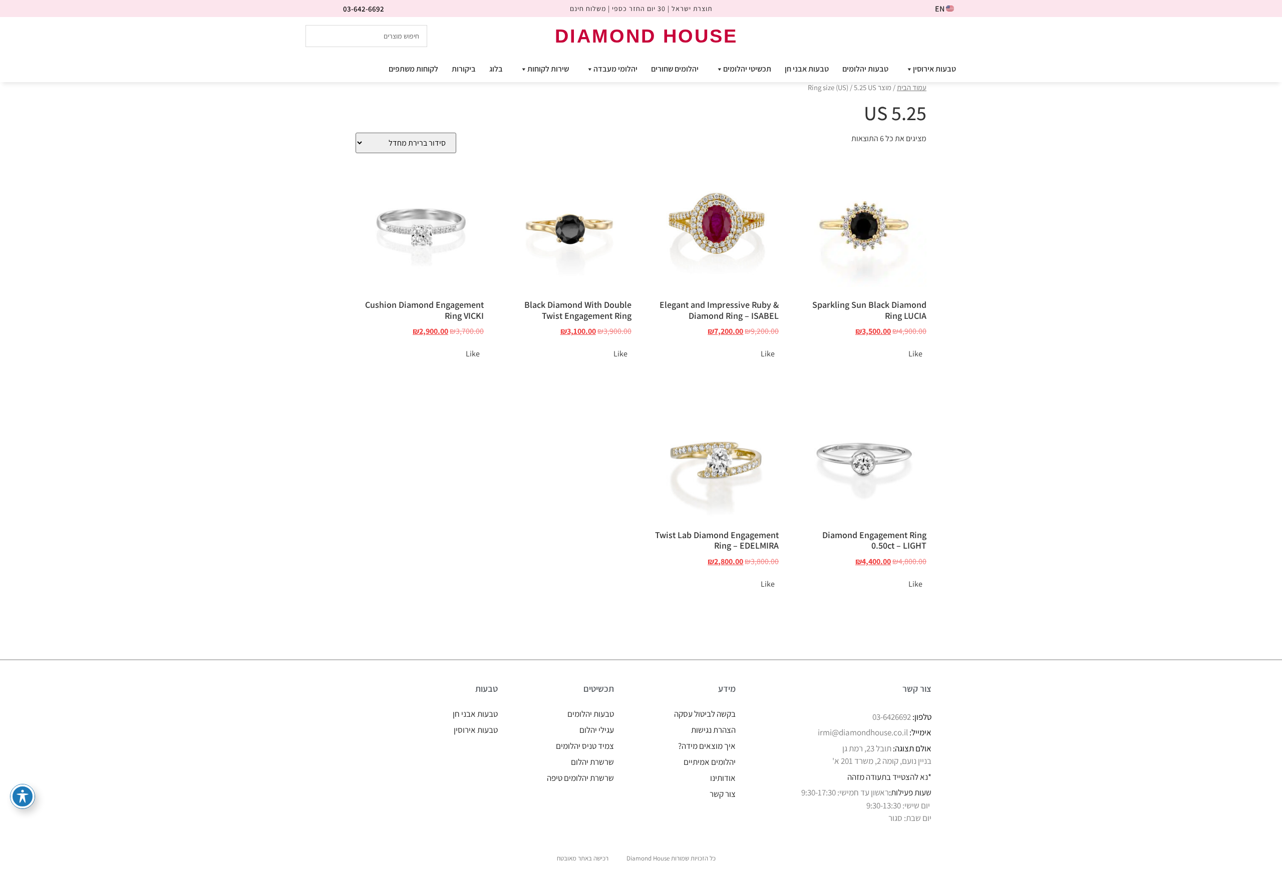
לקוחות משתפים (413, 69)
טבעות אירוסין (934, 69)
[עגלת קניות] (965, 35)
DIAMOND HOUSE (646, 36)
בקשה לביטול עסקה (705, 713)
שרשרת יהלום (592, 761)
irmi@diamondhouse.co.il (863, 732)
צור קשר (723, 793)
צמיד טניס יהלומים (585, 745)
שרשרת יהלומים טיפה (580, 777)
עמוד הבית (911, 87)
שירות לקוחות (548, 69)
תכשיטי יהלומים (747, 69)
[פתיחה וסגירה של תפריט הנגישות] (23, 796)
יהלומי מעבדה (615, 69)
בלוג (496, 69)
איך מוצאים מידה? (707, 745)
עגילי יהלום (596, 729)
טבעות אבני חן (807, 69)
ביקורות (464, 69)
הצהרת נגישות (713, 729)
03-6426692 (891, 716)
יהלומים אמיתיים (710, 761)
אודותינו (723, 777)
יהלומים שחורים (675, 69)
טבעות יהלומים (865, 69)
